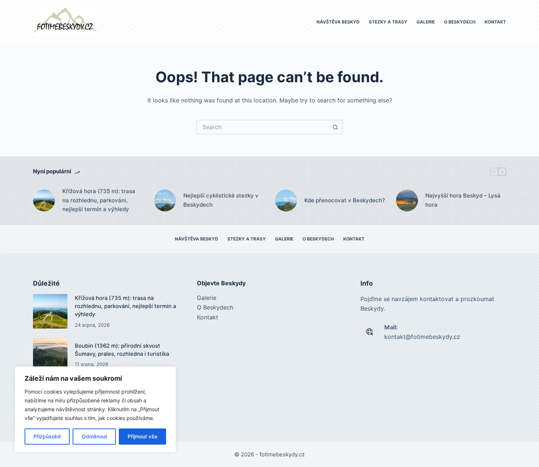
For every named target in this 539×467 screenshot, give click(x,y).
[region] (95, 409)
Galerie (426, 22)
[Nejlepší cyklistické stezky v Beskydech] (165, 200)
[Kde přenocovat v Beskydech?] (286, 200)
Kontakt (495, 22)
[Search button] (335, 127)
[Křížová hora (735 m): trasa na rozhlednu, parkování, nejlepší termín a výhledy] (44, 200)
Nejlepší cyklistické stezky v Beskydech (220, 200)
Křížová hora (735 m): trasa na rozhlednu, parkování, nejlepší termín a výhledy (98, 200)
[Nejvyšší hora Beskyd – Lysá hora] (407, 200)
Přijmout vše (142, 436)
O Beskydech (460, 22)
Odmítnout (94, 436)
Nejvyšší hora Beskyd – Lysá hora (462, 200)
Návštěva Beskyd (338, 22)
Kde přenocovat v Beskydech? (344, 200)
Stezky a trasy (388, 22)
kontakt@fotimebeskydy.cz (422, 336)
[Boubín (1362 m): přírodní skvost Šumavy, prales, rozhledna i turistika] (50, 355)
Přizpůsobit (47, 436)
